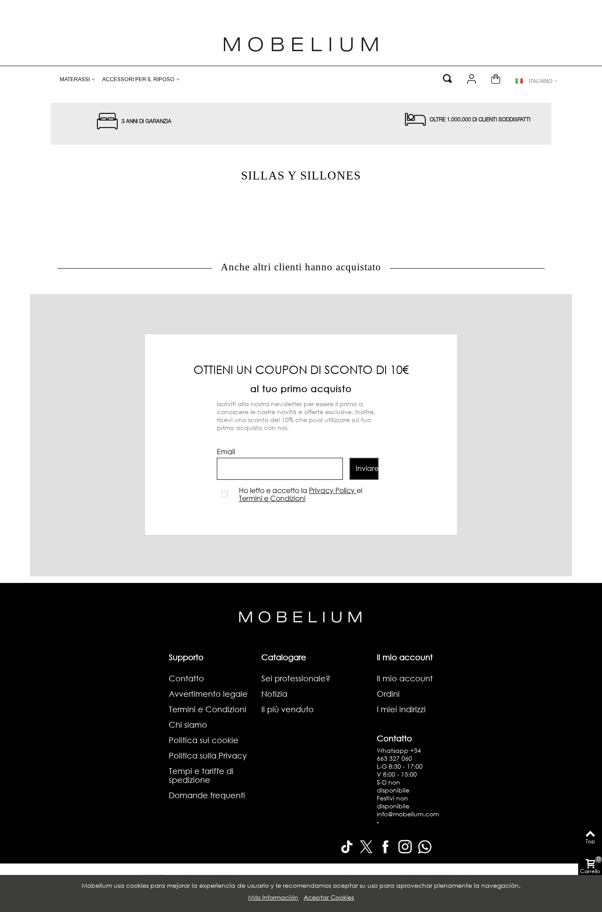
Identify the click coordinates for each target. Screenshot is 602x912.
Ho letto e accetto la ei (300, 494)
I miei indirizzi (401, 709)
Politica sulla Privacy (208, 755)
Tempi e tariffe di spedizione (201, 775)
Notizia (274, 694)
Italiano (541, 81)
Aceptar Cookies (329, 897)
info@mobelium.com (408, 814)
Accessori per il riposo (138, 79)
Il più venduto (287, 709)
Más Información (273, 897)
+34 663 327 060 (399, 754)
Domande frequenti (207, 795)
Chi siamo (188, 724)
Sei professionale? (296, 678)
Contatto (186, 678)
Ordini (388, 694)
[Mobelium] (301, 43)
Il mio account (405, 678)
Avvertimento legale (208, 694)
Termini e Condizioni (272, 498)
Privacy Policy (333, 490)
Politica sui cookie (203, 740)
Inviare (367, 468)
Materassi (75, 79)
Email (226, 452)
